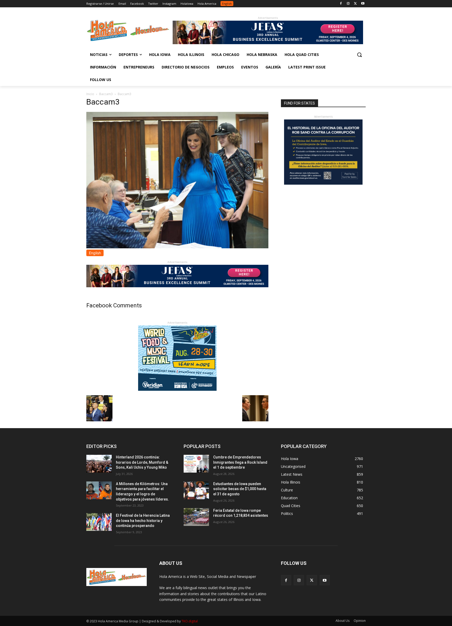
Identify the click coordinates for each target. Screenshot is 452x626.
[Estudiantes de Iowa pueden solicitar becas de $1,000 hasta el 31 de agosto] (196, 490)
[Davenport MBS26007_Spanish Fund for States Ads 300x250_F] (323, 183)
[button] (359, 54)
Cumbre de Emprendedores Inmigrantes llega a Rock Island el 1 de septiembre (240, 462)
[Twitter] (355, 4)
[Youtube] (363, 4)
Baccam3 (106, 94)
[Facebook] (341, 4)
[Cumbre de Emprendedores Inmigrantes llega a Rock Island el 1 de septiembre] (196, 464)
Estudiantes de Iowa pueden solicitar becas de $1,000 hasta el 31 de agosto (239, 489)
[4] (268, 43)
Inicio (90, 94)
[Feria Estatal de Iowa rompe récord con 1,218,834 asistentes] (196, 517)
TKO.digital (190, 621)
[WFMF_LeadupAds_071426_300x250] (177, 389)
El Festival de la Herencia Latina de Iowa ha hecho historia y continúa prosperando (143, 520)
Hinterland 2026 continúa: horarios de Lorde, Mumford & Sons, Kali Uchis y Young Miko (142, 462)
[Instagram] (348, 4)
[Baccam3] (177, 247)
